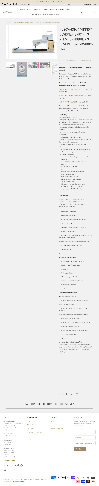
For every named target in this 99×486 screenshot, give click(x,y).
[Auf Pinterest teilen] (72, 394)
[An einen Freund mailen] (77, 394)
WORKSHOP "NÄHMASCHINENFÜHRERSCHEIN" (73, 96)
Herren (52, 425)
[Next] (56, 42)
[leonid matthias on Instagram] (8, 4)
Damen (52, 421)
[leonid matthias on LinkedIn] (10, 4)
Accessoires (53, 436)
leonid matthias (12, 479)
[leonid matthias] (7, 12)
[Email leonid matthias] (19, 4)
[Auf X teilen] (61, 394)
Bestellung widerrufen (19, 481)
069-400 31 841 (25, 4)
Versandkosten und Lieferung (34, 432)
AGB (11, 481)
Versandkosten (70, 60)
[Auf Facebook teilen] (66, 394)
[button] (22, 9)
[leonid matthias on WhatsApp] (16, 4)
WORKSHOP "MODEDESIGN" (68, 102)
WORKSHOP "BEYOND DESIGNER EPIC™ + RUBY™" (75, 89)
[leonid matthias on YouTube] (5, 4)
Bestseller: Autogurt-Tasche (57, 428)
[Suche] (94, 12)
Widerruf (29, 436)
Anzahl (61, 372)
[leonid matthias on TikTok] (13, 4)
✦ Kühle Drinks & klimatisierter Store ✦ (49, 1)
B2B (69, 4)
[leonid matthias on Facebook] (2, 4)
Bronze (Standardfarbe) (67, 367)
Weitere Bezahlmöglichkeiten (85, 388)
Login (28, 421)
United (52, 432)
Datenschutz (30, 425)
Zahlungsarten (30, 428)
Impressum (6, 481)
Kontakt (29, 439)
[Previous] (7, 42)
